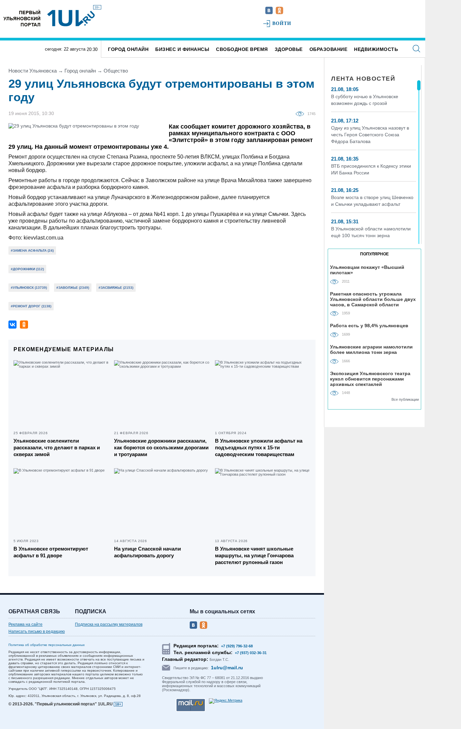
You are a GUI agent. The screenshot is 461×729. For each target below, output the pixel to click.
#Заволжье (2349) (72, 287)
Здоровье (289, 49)
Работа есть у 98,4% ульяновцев (369, 325)
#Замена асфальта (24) (32, 250)
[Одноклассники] (24, 324)
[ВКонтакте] (12, 324)
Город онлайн (128, 49)
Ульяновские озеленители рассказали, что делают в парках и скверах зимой (56, 447)
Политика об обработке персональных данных (46, 645)
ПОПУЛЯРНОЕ (374, 254)
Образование (328, 49)
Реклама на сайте (25, 624)
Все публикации (405, 399)
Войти (282, 23)
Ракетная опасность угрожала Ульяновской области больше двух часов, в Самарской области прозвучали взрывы (373, 299)
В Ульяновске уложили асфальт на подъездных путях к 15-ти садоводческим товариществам (258, 447)
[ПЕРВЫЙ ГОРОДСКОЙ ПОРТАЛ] (21, 18)
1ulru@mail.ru (227, 667)
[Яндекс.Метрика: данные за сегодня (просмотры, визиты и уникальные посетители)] (225, 701)
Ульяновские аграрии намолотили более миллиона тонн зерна (371, 349)
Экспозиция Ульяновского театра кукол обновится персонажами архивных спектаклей (370, 379)
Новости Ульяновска (32, 71)
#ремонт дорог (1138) (31, 306)
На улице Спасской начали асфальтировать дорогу (147, 552)
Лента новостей (363, 78)
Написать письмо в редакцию (36, 631)
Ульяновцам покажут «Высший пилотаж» (367, 269)
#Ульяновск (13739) (29, 287)
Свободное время (242, 49)
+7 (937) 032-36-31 (251, 653)
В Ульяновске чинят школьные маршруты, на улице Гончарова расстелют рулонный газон (254, 555)
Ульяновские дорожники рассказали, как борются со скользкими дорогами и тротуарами (161, 447)
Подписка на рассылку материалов (108, 624)
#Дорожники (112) (27, 269)
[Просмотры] (301, 113)
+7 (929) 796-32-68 (237, 646)
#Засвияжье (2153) (116, 287)
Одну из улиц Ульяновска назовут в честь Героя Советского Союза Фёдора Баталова (370, 134)
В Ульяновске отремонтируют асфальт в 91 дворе (50, 552)
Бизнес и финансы (182, 49)
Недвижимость (376, 49)
